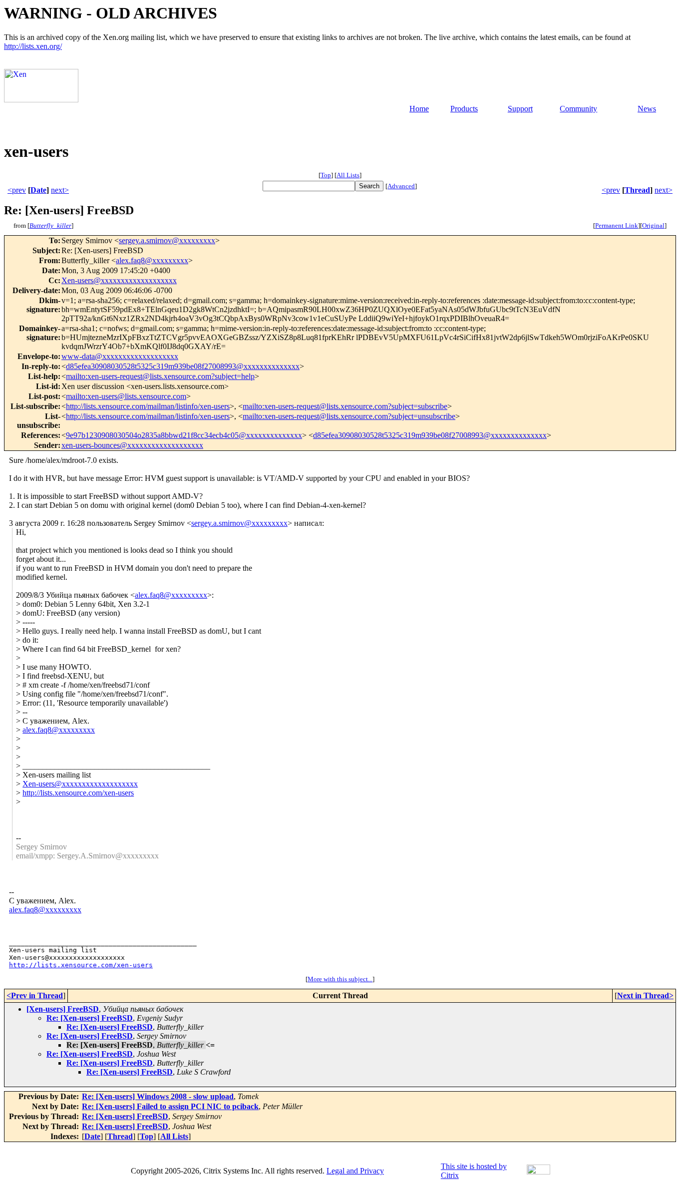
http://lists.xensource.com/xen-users (78, 793)
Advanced (401, 186)
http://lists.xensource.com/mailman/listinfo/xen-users (148, 406)
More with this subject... (340, 979)
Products (464, 108)
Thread (637, 190)
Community (578, 108)
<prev (16, 190)
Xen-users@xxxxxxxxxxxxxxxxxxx (119, 280)
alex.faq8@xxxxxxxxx (152, 260)
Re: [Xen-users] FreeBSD (89, 1018)
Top (326, 175)
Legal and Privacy (355, 1171)
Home (419, 108)
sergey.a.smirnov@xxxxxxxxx (167, 240)
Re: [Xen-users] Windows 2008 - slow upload (158, 1096)
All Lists (348, 175)
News (647, 108)
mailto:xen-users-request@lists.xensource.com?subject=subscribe (345, 406)
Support (520, 108)
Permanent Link (616, 225)
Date (38, 190)
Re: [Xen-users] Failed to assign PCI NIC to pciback (170, 1106)
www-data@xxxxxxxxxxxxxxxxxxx (119, 356)
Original (653, 225)
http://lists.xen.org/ (33, 46)
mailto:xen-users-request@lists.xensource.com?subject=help (160, 376)
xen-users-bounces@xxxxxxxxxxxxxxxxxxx (132, 445)
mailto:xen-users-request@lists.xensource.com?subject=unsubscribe (349, 416)
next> (60, 190)
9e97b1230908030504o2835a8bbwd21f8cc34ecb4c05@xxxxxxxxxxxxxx (184, 435)
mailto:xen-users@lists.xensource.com (126, 396)
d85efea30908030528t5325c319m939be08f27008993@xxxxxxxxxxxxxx (183, 366)
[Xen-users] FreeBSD (62, 1009)
